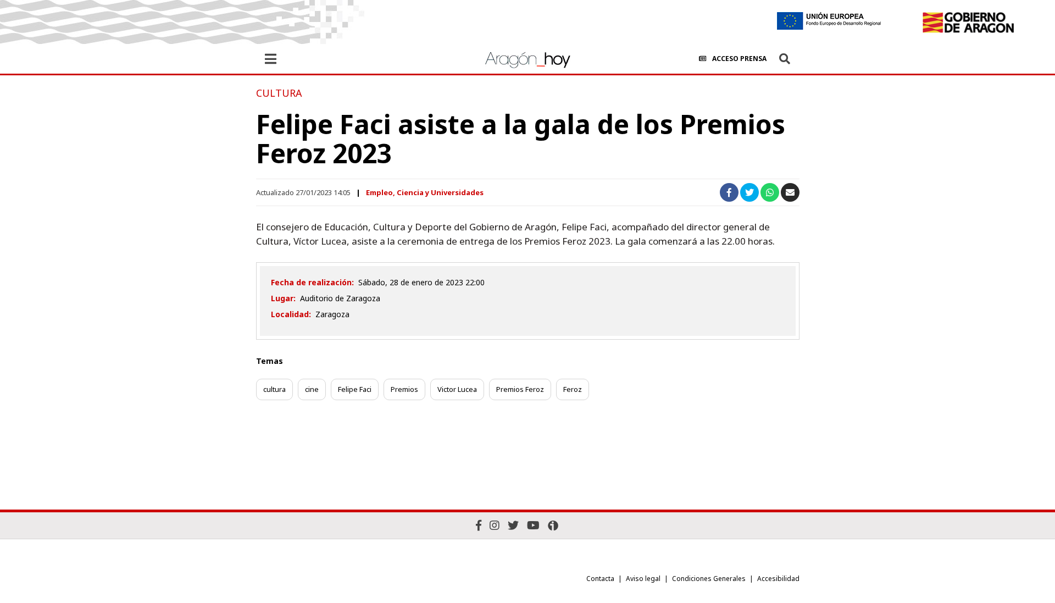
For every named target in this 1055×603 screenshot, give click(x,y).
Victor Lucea (457, 389)
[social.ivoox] (553, 525)
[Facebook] (478, 525)
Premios (404, 389)
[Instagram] (494, 525)
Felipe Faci (354, 389)
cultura (274, 389)
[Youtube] (533, 525)
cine (312, 389)
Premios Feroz (520, 389)
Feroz (572, 389)
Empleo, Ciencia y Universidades (425, 192)
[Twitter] (513, 525)
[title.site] (968, 23)
